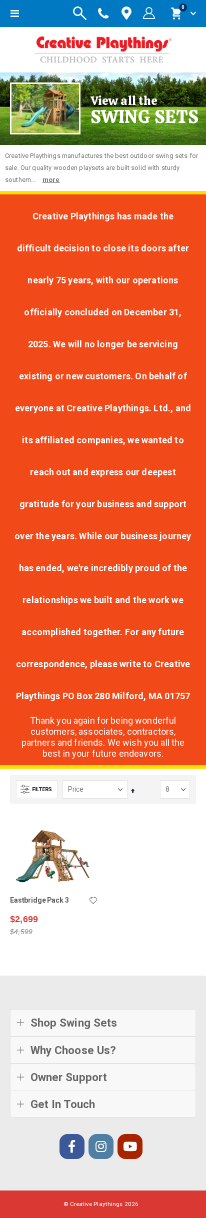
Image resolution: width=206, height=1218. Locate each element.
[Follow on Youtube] (130, 1146)
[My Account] (149, 13)
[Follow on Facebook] (72, 1146)
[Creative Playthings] (103, 47)
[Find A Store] (126, 13)
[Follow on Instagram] (101, 1146)
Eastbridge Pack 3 (39, 900)
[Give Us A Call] (103, 13)
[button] (93, 901)
